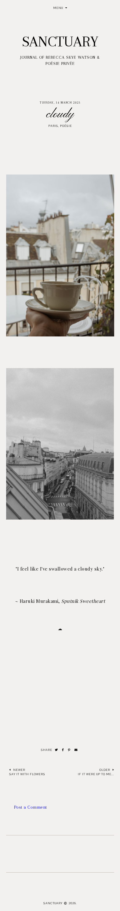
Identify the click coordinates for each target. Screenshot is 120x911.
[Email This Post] (76, 750)
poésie (66, 126)
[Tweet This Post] (56, 750)
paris (53, 126)
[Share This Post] (63, 750)
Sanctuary (60, 41)
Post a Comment (30, 807)
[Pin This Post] (69, 750)
